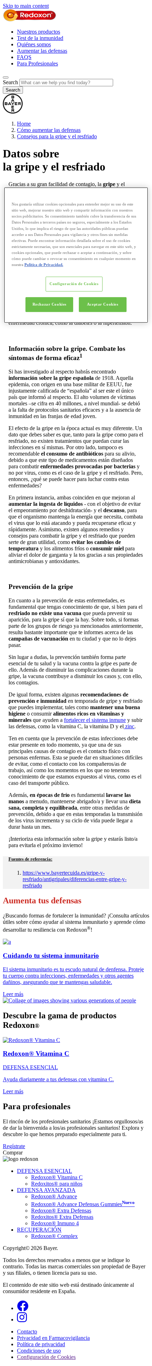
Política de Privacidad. (43, 264)
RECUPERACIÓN (39, 1230)
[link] (76, 968)
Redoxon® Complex (54, 1236)
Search (10, 82)
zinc (129, 726)
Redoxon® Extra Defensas (61, 1211)
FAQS (24, 57)
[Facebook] (22, 1308)
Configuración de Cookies (74, 284)
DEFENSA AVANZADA (46, 1190)
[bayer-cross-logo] (13, 112)
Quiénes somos (34, 44)
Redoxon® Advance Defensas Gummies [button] (83, 1204)
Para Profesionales (37, 63)
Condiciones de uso (39, 1351)
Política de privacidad (41, 1344)
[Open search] (5, 77)
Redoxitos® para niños (56, 1184)
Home (24, 124)
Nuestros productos (38, 32)
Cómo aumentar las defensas (49, 130)
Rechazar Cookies (49, 304)
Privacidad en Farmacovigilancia (53, 1338)
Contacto (27, 1332)
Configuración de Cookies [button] (46, 1357)
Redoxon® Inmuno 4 (55, 1223)
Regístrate (14, 1146)
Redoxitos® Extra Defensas (62, 1217)
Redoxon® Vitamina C (57, 1177)
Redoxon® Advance (54, 1196)
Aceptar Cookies (102, 304)
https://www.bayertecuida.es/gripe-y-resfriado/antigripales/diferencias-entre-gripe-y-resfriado (75, 879)
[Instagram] (22, 1319)
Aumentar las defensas (42, 51)
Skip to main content (26, 6)
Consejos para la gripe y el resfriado (57, 136)
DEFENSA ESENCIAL (44, 1171)
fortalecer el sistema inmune (95, 720)
